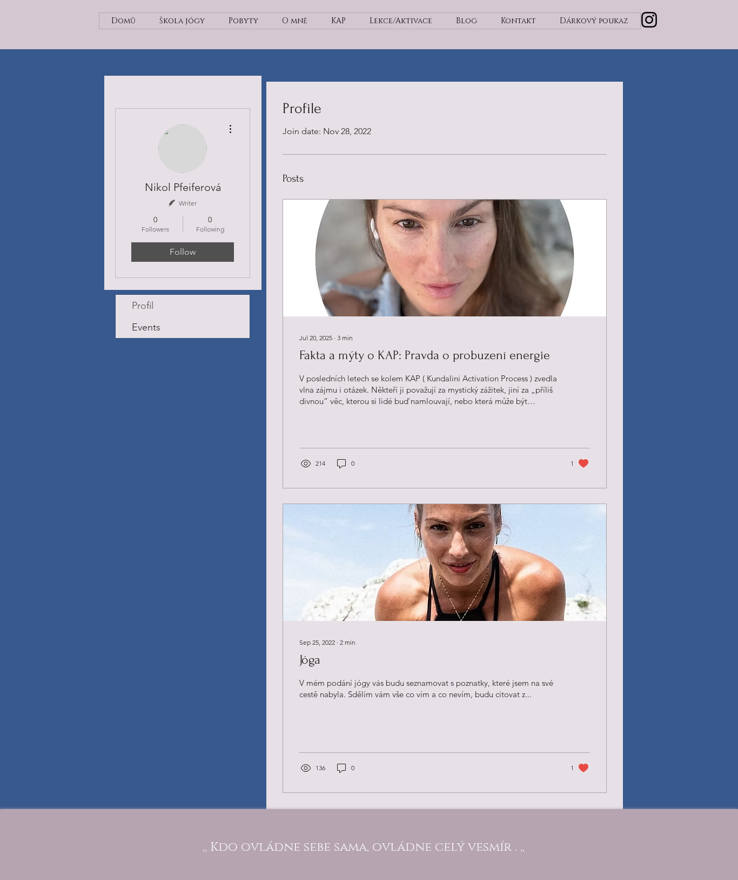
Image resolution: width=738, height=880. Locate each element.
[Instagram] (649, 19)
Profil (142, 306)
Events (146, 327)
